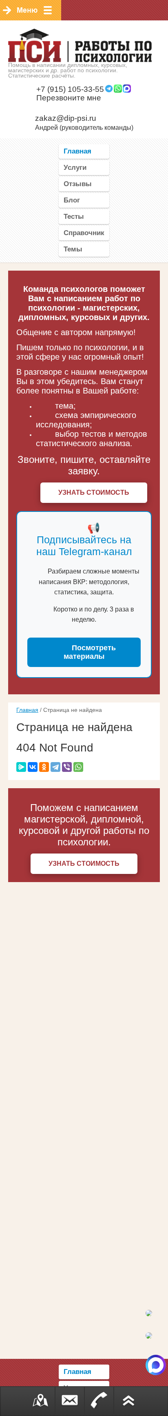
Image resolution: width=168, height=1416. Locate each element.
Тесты (74, 216)
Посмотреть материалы (90, 652)
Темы (73, 249)
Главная (77, 151)
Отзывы (78, 184)
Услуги (75, 167)
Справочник (84, 233)
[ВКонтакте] (33, 767)
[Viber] (67, 767)
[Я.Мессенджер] (21, 767)
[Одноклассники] (44, 767)
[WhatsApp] (78, 767)
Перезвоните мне (68, 98)
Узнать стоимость (93, 492)
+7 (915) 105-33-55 (70, 89)
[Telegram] (55, 767)
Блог (72, 200)
